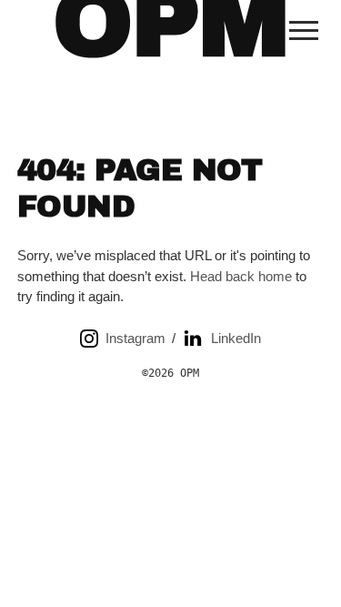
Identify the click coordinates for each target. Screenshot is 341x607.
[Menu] (304, 30)
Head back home (241, 276)
